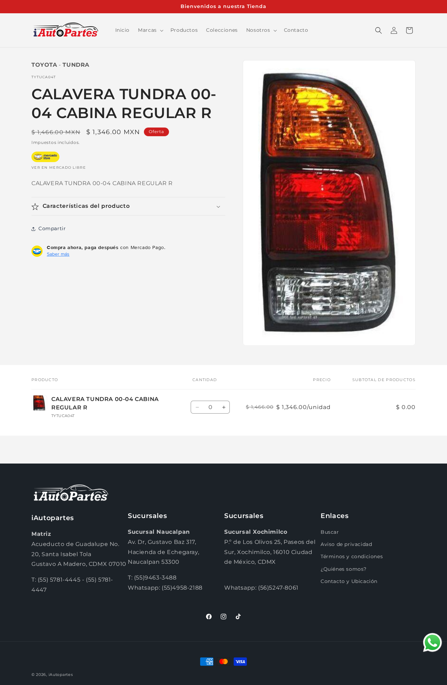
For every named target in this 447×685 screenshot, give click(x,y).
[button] (150, 30)
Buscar (330, 532)
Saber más (58, 254)
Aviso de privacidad (346, 544)
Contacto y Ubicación (349, 581)
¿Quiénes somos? (344, 569)
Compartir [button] (52, 228)
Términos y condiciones (352, 557)
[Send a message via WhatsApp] (433, 643)
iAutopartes (61, 674)
